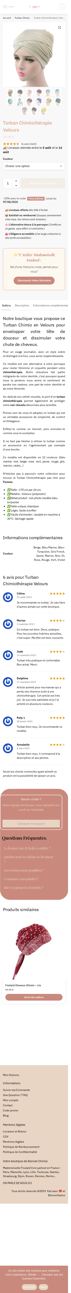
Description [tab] (22, 305)
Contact (8, 1105)
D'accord (29, 1287)
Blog (5, 1115)
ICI (30, 1183)
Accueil (7, 17)
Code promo (10, 1110)
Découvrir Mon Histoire (34, 280)
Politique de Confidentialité (20, 1152)
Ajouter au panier (43, 183)
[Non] (63, 1279)
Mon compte (10, 1100)
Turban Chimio (22, 17)
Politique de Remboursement (21, 1147)
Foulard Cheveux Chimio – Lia (23, 985)
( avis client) (28, 144)
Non (43, 1287)
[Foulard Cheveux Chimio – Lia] (33, 948)
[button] (62, 7)
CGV (5, 1136)
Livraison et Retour (14, 1131)
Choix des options (34, 997)
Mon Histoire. (11, 1075)
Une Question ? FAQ (15, 1095)
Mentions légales (13, 1141)
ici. (38, 1274)
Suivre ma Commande (16, 1090)
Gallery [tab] (6, 305)
